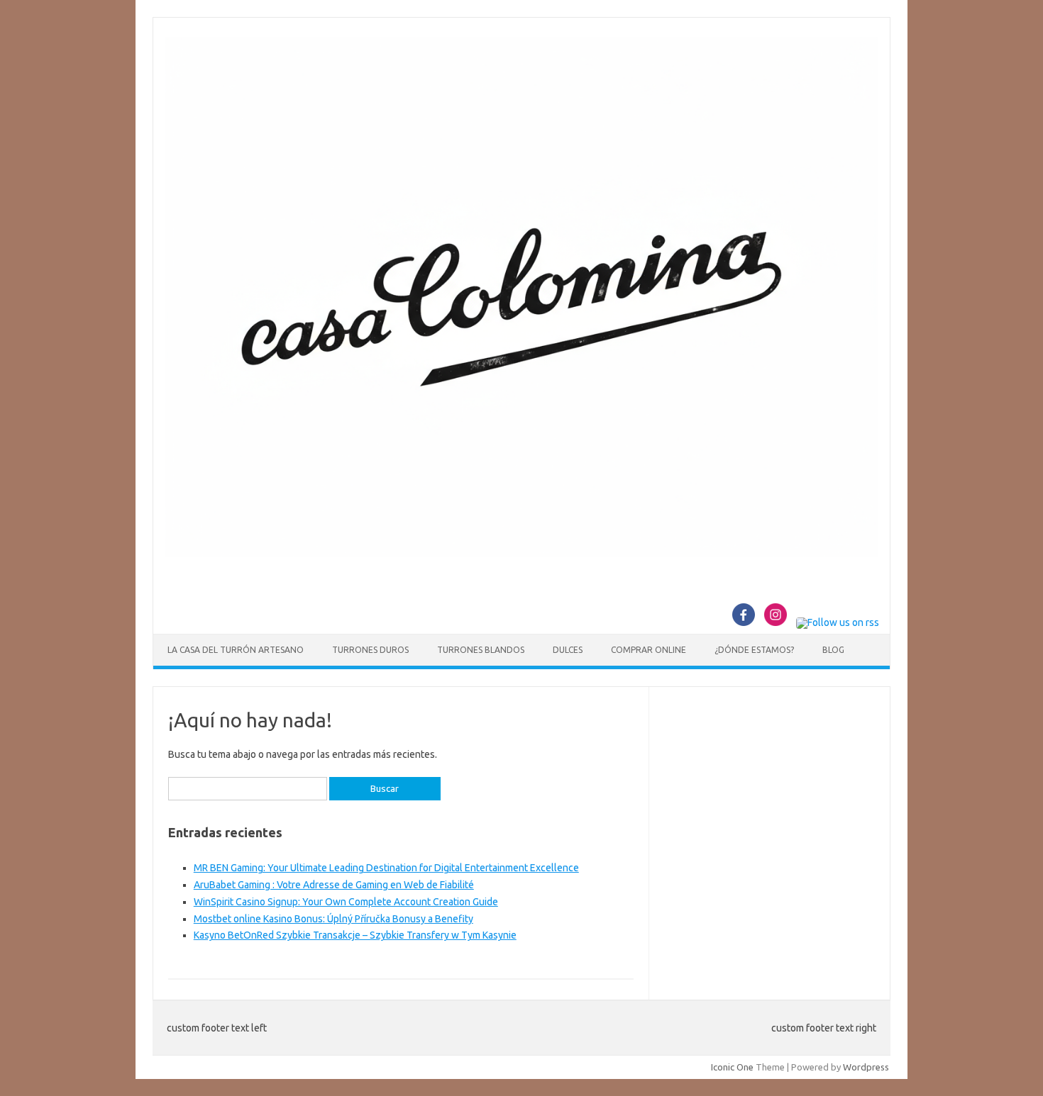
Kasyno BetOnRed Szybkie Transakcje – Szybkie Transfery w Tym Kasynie (355, 935)
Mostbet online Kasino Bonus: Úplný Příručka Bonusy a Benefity (333, 918)
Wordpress (866, 1067)
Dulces (568, 649)
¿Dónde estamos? (754, 649)
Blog (833, 649)
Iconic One (732, 1067)
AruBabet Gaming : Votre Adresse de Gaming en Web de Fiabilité (334, 884)
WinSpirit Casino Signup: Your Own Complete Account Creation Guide (346, 901)
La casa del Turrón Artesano (235, 649)
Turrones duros (370, 649)
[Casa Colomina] (521, 553)
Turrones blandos (480, 649)
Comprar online (648, 649)
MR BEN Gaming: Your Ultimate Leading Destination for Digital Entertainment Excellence (386, 867)
